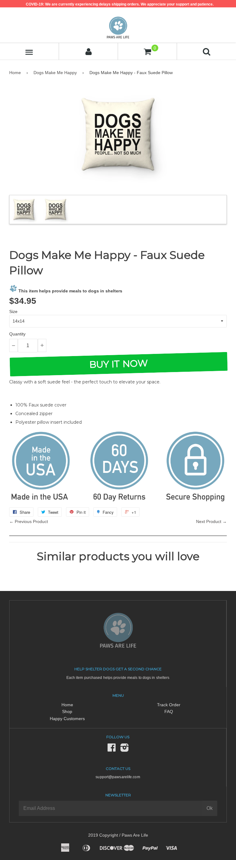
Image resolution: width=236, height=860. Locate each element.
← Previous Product (28, 521)
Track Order (168, 704)
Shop (67, 711)
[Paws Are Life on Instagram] (124, 749)
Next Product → (211, 521)
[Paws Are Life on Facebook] (111, 749)
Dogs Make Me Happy (55, 72)
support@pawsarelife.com (118, 777)
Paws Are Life (135, 835)
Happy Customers (67, 718)
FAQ (168, 711)
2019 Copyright (103, 835)
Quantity (17, 333)
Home (15, 72)
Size (13, 311)
